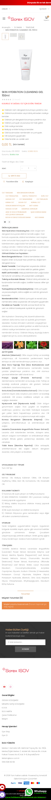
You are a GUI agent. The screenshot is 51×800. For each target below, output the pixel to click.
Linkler (5, 9)
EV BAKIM (18, 27)
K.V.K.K (4, 707)
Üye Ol (4, 735)
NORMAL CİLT (35, 202)
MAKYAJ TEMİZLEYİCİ (29, 196)
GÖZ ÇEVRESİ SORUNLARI (15, 214)
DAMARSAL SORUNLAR (29, 209)
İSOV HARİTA (7, 711)
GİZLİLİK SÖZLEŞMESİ (10, 700)
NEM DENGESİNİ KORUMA (25, 193)
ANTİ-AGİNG (33, 206)
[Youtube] (5, 222)
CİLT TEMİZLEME (7, 193)
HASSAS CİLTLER (11, 209)
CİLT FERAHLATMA (12, 196)
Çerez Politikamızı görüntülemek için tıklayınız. (26, 797)
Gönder (25, 649)
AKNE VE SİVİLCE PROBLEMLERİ (16, 212)
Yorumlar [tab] (25, 593)
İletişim (5, 719)
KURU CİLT (44, 196)
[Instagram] (9, 222)
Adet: (4, 168)
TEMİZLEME (30, 27)
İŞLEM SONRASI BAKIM (38, 212)
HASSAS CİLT (10, 199)
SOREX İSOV (33, 151)
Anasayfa (6, 27)
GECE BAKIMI (39, 217)
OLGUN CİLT (22, 202)
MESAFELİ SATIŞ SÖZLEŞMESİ (13, 704)
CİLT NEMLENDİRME (25, 199)
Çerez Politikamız (9, 715)
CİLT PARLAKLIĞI (42, 199)
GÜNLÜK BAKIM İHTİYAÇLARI (15, 206)
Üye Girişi (6, 731)
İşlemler (42, 9)
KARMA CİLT (10, 202)
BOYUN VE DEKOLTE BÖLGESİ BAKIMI (18, 217)
